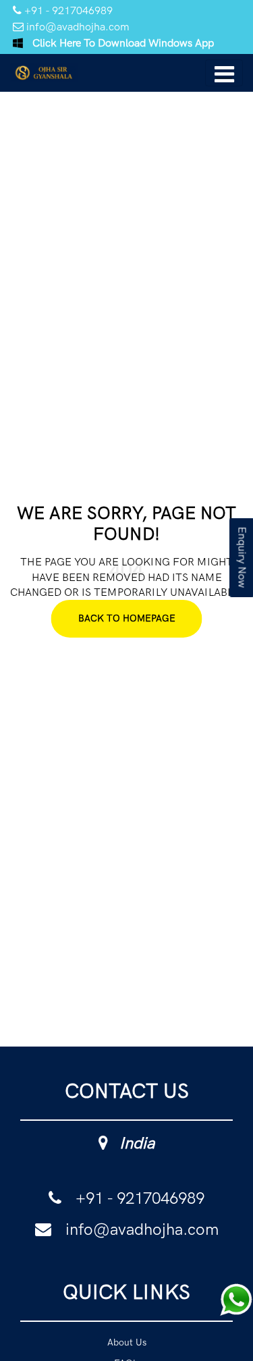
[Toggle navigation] (224, 72)
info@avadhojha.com (77, 26)
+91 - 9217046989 (67, 10)
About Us (126, 1345)
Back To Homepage (126, 618)
